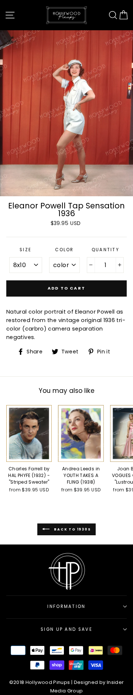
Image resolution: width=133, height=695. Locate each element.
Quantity (106, 250)
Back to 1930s (71, 529)
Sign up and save (66, 629)
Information (66, 606)
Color (64, 250)
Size (25, 250)
